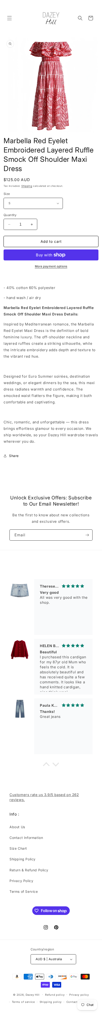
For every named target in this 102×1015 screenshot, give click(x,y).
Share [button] (14, 456)
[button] (9, 18)
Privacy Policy (21, 881)
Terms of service (23, 1002)
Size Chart (18, 848)
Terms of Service (23, 891)
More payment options (51, 266)
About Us (17, 827)
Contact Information (26, 838)
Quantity (10, 215)
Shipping (26, 185)
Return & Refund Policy (28, 870)
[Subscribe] (87, 535)
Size (7, 194)
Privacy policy (79, 994)
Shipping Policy (22, 859)
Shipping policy (51, 1002)
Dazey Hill (33, 994)
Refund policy (55, 994)
